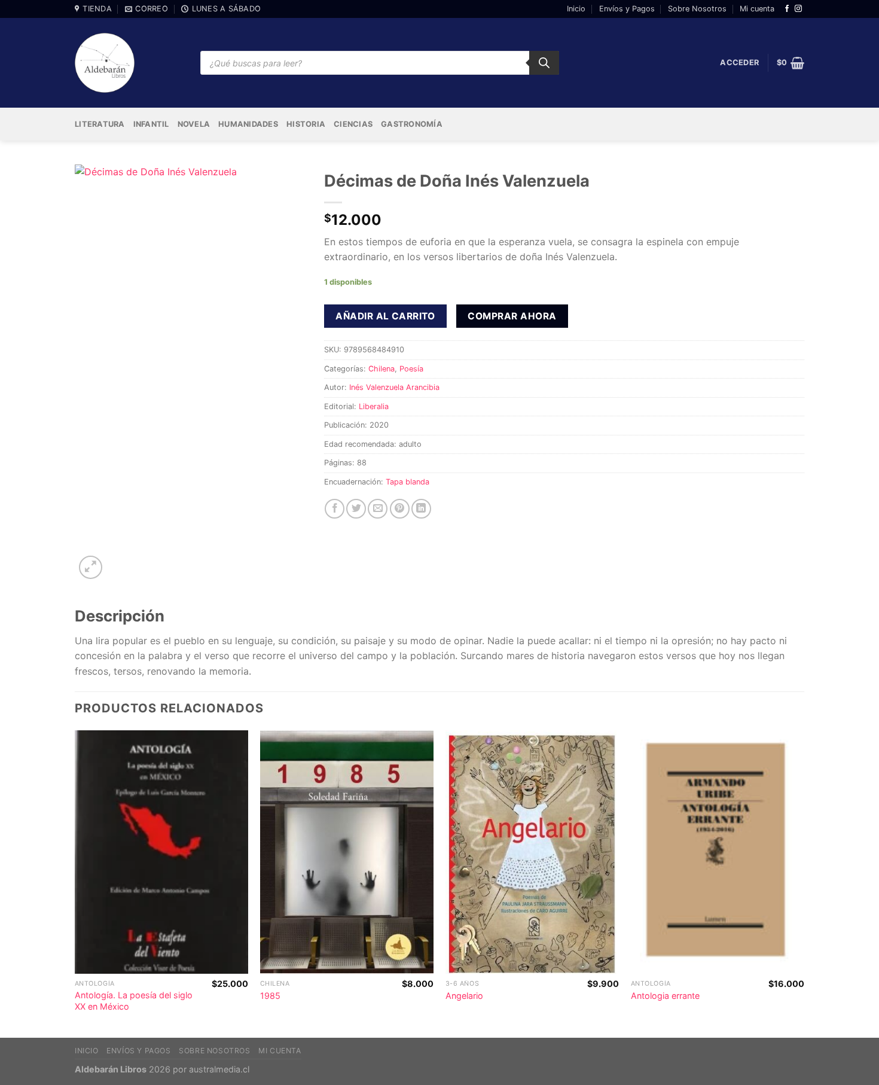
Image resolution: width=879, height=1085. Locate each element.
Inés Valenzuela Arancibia (394, 387)
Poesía (411, 368)
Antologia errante (665, 995)
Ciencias (353, 124)
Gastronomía (411, 124)
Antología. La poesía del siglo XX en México (134, 1000)
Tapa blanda (407, 481)
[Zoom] (90, 567)
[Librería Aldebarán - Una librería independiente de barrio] (105, 63)
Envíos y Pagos (627, 8)
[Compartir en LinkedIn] (421, 509)
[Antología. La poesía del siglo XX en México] (161, 852)
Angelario (464, 995)
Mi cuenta (757, 8)
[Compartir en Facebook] (334, 509)
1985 (270, 995)
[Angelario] (532, 852)
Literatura (100, 124)
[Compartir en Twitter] (356, 509)
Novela (194, 124)
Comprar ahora (512, 316)
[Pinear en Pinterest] (400, 509)
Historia (305, 124)
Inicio (576, 8)
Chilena (381, 368)
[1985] (347, 852)
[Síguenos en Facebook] (787, 9)
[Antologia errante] (717, 852)
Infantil (151, 124)
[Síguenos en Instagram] (798, 9)
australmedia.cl (219, 1069)
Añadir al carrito (385, 316)
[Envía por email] (377, 509)
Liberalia (374, 406)
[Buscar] (544, 63)
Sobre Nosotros (697, 8)
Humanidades (248, 124)
